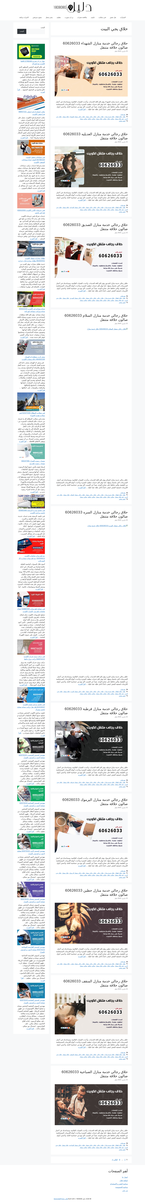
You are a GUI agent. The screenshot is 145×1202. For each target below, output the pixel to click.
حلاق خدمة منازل (109, 117)
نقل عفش (113, 17)
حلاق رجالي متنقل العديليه (77, 207)
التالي (115, 1160)
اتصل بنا (125, 1177)
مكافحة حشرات (82, 17)
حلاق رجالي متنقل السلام (77, 495)
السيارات (123, 17)
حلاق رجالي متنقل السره (78, 691)
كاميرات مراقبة (24, 17)
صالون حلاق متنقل (101, 119)
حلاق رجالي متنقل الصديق (77, 298)
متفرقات (122, 114)
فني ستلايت (102, 17)
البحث (43, 27)
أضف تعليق (122, 121)
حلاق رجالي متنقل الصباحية (77, 1145)
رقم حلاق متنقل (119, 119)
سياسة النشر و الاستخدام (119, 1184)
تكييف (93, 17)
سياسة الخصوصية (121, 1187)
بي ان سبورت (69, 17)
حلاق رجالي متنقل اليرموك (77, 873)
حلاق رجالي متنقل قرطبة (77, 782)
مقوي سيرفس (37, 17)
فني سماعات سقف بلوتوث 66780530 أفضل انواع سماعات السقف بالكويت (33, 159)
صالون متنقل (83, 119)
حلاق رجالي (100, 117)
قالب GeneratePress (61, 1199)
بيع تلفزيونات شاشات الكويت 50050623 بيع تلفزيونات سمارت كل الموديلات (32, 558)
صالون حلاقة (91, 119)
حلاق (124, 117)
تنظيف (59, 17)
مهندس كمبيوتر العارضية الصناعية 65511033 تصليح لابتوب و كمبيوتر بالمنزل (33, 949)
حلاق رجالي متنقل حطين (78, 964)
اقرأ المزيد (82, 109)
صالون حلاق (110, 119)
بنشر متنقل (49, 17)
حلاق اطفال (118, 117)
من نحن (125, 1191)
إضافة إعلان (124, 1181)
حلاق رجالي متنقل (91, 117)
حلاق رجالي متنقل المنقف (77, 1054)
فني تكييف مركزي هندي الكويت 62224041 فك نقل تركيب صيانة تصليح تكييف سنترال (31, 707)
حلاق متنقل (65, 117)
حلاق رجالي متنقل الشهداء (77, 117)
